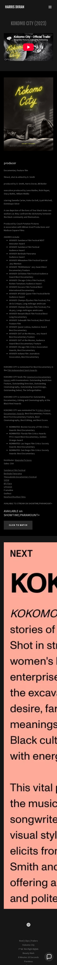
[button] (50, 7)
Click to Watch (18, 525)
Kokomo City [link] (28, 944)
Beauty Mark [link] (28, 953)
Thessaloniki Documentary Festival (20, 476)
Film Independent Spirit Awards (22, 370)
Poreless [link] (28, 961)
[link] (14, 7)
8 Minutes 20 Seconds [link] (28, 957)
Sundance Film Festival (14, 470)
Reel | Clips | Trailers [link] (28, 940)
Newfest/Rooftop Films (15, 496)
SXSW (6, 480)
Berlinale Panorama (13, 473)
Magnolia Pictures (23, 460)
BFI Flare (8, 483)
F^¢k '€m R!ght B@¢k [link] (28, 949)
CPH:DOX (8, 486)
